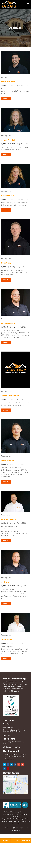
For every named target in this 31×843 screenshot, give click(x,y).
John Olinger (7, 639)
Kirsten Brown (7, 195)
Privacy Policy (12, 821)
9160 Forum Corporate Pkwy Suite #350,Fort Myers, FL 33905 (14, 731)
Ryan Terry (6, 263)
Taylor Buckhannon (10, 395)
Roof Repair (17, 828)
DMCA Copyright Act (23, 821)
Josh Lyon (5, 582)
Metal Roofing (16, 830)
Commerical (25, 828)
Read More (6, 98)
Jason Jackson (8, 323)
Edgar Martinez (8, 81)
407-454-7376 (9, 739)
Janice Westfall (8, 140)
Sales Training (16, 823)
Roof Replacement (7, 828)
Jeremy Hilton (7, 460)
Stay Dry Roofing (9, 85)
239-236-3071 (8, 727)
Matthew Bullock (8, 519)
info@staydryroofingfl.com (12, 747)
